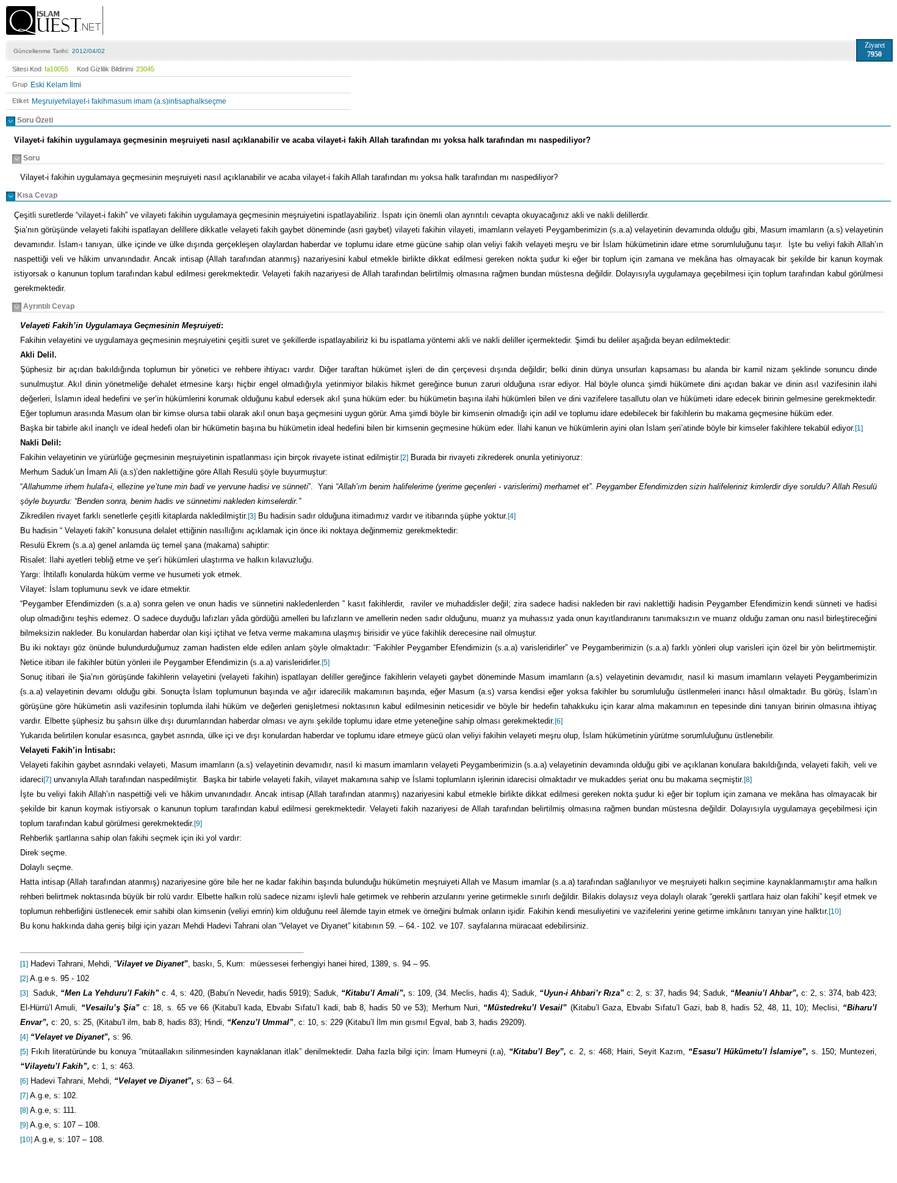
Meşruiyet (48, 101)
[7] (47, 779)
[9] (198, 823)
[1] (859, 428)
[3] (252, 516)
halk (197, 101)
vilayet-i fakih (85, 101)
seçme (215, 101)
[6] (559, 721)
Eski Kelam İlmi (56, 85)
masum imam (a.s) (137, 101)
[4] (512, 516)
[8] (748, 779)
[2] (404, 457)
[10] (835, 911)
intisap (179, 101)
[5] (326, 662)
